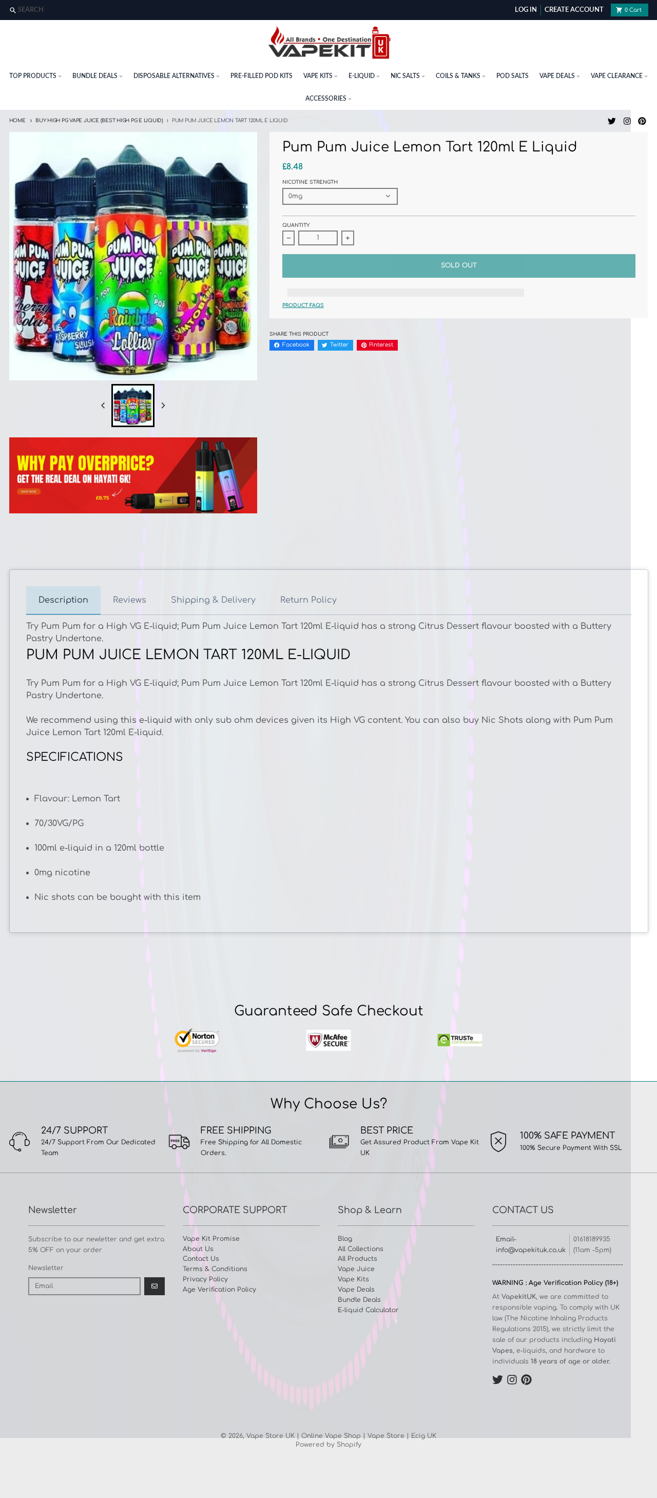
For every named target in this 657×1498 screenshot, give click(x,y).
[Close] (648, 10)
